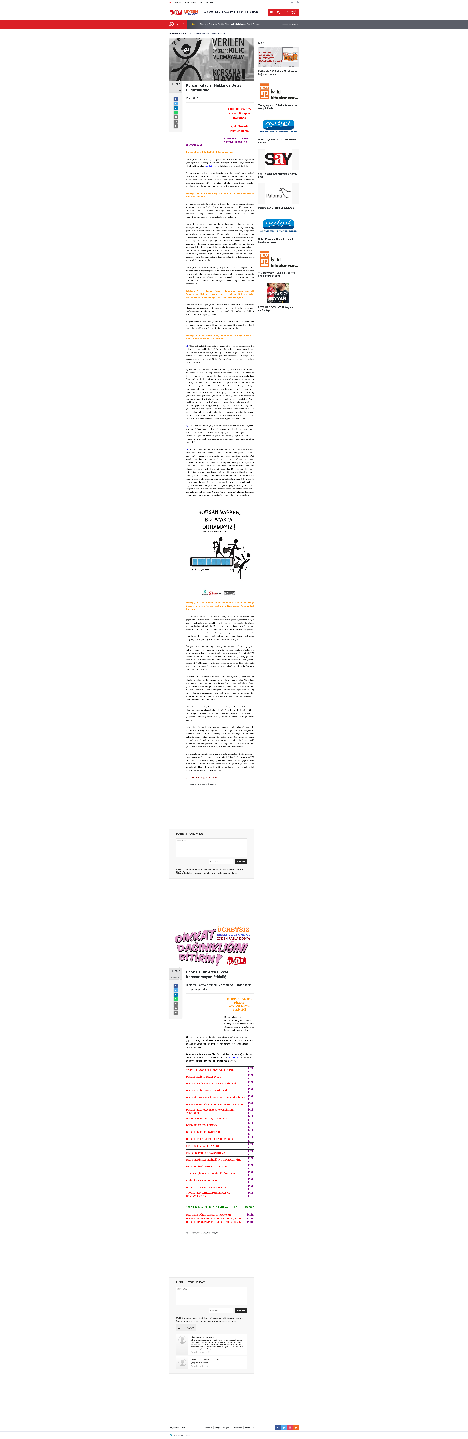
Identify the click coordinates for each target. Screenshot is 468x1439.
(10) (202, 1352)
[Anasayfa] (170, 2)
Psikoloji (242, 12)
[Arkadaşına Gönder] (176, 117)
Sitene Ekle (209, 2)
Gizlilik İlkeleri (237, 1428)
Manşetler (178, 2)
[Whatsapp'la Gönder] (176, 112)
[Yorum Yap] (176, 126)
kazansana (234, 1057)
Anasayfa (208, 1428)
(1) (208, 1366)
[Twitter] (176, 103)
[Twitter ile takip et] (284, 1427)
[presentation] (178, 24)
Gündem (208, 12)
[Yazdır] (176, 122)
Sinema (254, 12)
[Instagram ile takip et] (290, 1427)
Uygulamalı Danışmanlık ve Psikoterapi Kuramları (220, 24)
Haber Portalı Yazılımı (181, 1435)
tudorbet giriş (210, 165)
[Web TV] (292, 2)
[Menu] (271, 12)
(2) (209, 1352)
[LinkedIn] (176, 108)
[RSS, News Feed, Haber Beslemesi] (296, 1427)
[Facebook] (176, 99)
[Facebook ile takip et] (278, 1427)
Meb (217, 12)
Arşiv (200, 2)
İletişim (226, 1428)
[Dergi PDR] (184, 12)
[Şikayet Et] (244, 1352)
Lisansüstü (228, 12)
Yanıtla (195, 1352)
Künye (217, 1428)
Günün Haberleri (190, 2)
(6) (202, 1366)
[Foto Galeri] (297, 2)
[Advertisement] (157, 71)
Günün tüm (290, 24)
